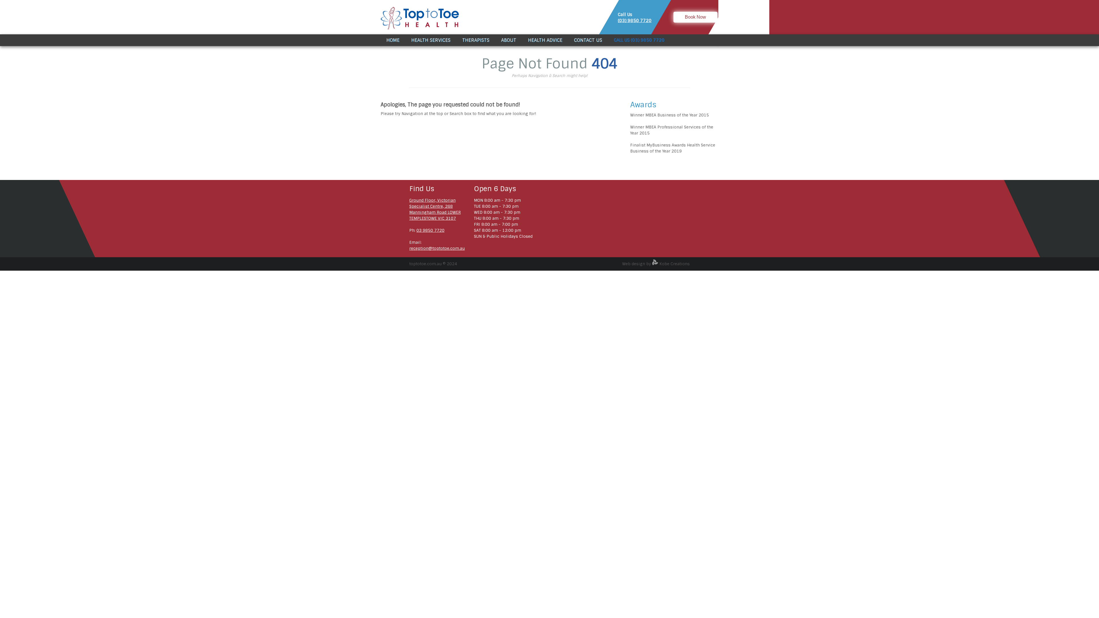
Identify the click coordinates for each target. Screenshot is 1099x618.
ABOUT (508, 40)
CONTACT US (588, 40)
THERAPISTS (475, 40)
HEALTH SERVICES (430, 40)
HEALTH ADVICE (545, 40)
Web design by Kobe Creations (656, 263)
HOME (393, 40)
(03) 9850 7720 (635, 20)
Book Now (695, 17)
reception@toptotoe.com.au (437, 248)
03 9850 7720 (430, 230)
